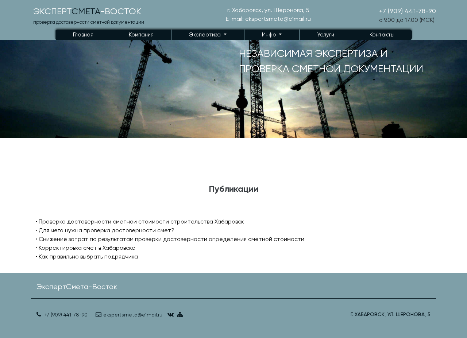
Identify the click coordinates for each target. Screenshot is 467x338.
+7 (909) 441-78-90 (407, 11)
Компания (141, 34)
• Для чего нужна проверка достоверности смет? (104, 230)
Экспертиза (205, 34)
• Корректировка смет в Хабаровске (85, 247)
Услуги (325, 34)
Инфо (270, 34)
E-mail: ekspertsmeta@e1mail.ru (268, 18)
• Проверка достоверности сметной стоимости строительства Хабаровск (139, 221)
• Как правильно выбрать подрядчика (86, 256)
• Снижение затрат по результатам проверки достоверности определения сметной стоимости (169, 239)
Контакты (382, 34)
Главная (83, 34)
